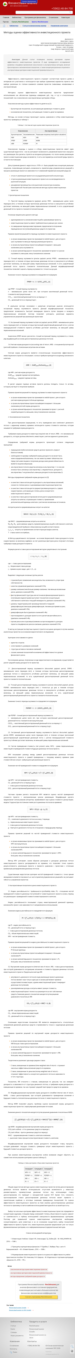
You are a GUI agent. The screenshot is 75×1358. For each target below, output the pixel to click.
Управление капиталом (59, 26)
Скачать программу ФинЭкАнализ (38, 1297)
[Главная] (4, 26)
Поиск (15, 1352)
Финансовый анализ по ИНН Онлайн (20, 1310)
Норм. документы (17, 1336)
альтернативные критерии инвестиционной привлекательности (31, 1273)
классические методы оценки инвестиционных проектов (29, 1269)
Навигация (65, 17)
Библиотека (16, 17)
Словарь (14, 1332)
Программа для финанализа (35, 17)
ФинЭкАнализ (34, 1326)
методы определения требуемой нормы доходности (28, 1276)
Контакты (13, 1349)
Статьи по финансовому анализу (34, 26)
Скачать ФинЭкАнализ (20, 22)
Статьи (13, 1326)
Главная (6, 17)
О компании (53, 17)
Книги (13, 1329)
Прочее (6, 22)
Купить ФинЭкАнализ (40, 22)
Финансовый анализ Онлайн (17, 1308)
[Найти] (70, 12)
